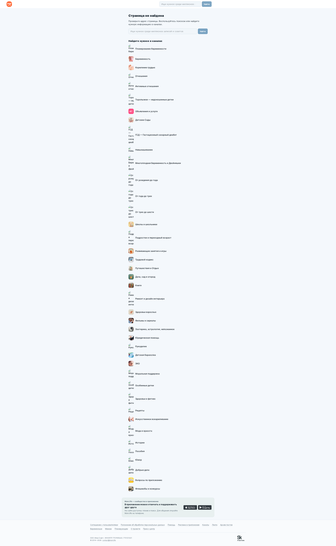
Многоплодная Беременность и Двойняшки (158, 163)
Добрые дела (142, 470)
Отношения (141, 76)
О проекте (135, 529)
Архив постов (226, 525)
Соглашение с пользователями (104, 525)
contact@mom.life (109, 540)
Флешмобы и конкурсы (147, 488)
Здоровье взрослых (145, 312)
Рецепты (139, 410)
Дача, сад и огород (145, 276)
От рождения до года (146, 180)
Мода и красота (143, 431)
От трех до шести (144, 212)
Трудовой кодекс (144, 259)
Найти (207, 4)
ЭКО (137, 363)
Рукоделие (141, 346)
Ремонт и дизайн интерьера (150, 298)
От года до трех (143, 196)
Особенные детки (144, 385)
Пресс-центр (149, 529)
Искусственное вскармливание (151, 419)
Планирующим (121, 529)
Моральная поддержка (147, 373)
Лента (214, 525)
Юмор (138, 459)
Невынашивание (144, 149)
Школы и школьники (146, 224)
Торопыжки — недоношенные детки (154, 99)
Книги (138, 285)
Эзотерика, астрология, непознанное (154, 329)
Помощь (171, 525)
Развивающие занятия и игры (150, 251)
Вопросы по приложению (148, 480)
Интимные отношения (147, 86)
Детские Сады (143, 120)
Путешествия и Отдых (147, 268)
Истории (140, 442)
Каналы (205, 525)
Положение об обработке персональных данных (143, 525)
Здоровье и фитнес (145, 398)
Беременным (96, 529)
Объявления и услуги (146, 111)
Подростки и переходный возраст (153, 237)
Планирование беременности (150, 48)
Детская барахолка (145, 355)
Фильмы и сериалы (145, 320)
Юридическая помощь (147, 337)
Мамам (108, 529)
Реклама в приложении (188, 525)
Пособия (140, 451)
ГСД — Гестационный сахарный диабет (156, 134)
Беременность (142, 59)
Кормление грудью (145, 67)
